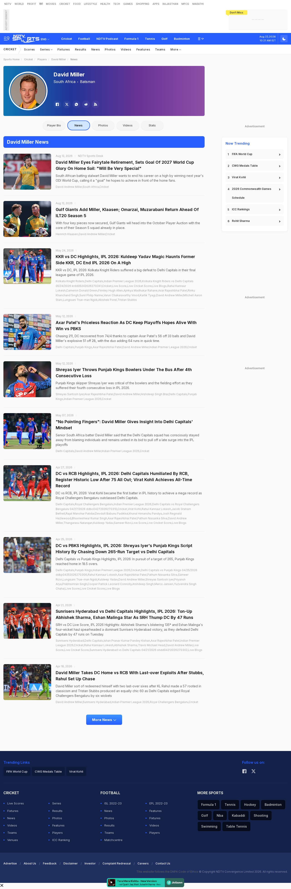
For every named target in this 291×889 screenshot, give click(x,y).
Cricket (66, 38)
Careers (143, 863)
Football (84, 38)
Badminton (182, 38)
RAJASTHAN (170, 3)
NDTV (7, 3)
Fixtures (64, 49)
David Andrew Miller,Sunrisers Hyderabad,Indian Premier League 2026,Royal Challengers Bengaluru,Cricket (127, 702)
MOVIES (51, 3)
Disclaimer (70, 863)
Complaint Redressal (117, 863)
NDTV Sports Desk (90, 156)
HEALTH (105, 3)
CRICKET (64, 3)
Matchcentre (113, 840)
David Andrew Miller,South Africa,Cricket (82, 186)
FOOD (77, 3)
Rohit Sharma (241, 221)
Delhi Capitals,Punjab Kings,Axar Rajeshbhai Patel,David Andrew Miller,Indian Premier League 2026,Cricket (126, 347)
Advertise (10, 863)
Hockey (250, 804)
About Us (30, 863)
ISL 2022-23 (113, 803)
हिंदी (41, 3)
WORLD (19, 3)
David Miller (58, 59)
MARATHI (198, 3)
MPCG (185, 3)
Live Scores (15, 803)
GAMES (128, 3)
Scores (29, 49)
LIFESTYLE (90, 3)
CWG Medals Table (245, 165)
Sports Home (11, 59)
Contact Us (163, 863)
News (95, 49)
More (175, 49)
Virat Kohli (239, 177)
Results (80, 49)
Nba (220, 815)
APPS (156, 3)
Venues (12, 840)
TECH (116, 3)
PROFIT (31, 3)
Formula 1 (131, 38)
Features (143, 49)
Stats (152, 125)
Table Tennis (236, 826)
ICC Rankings (241, 209)
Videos (126, 49)
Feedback (50, 863)
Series (45, 49)
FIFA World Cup (242, 154)
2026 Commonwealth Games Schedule (251, 193)
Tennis (150, 38)
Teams (160, 49)
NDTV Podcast (107, 38)
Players (42, 59)
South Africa (64, 81)
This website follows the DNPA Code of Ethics (167, 871)
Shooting (261, 815)
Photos (110, 49)
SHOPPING (142, 3)
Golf (164, 38)
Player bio (54, 125)
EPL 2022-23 (158, 803)
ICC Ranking (61, 840)
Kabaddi (238, 815)
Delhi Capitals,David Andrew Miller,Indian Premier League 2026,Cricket (102, 451)
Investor (90, 863)
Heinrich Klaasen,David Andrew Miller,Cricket (85, 234)
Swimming (209, 826)
